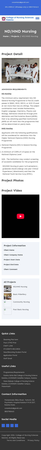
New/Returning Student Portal (14, 352)
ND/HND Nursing (20, 287)
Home (6, 36)
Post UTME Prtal (9, 343)
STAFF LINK (8, 346)
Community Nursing (21, 302)
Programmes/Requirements (13, 372)
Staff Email (7, 358)
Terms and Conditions (16, 440)
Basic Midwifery (19, 294)
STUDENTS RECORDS (11, 349)
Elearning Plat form (10, 340)
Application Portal (10, 355)
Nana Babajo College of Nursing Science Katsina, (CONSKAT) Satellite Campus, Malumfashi (18, 383)
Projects (15, 36)
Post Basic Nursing (21, 309)
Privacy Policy (33, 440)
